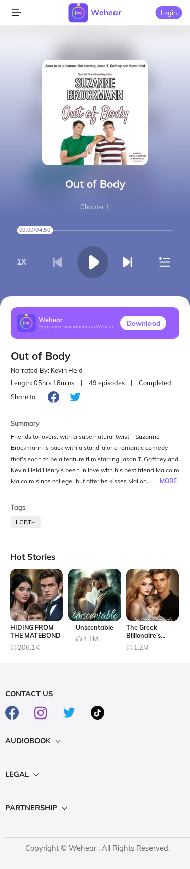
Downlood (143, 323)
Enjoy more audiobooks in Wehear (76, 327)
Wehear (106, 12)
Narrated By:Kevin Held (47, 370)
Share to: (24, 397)
